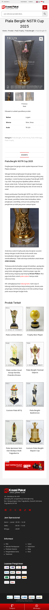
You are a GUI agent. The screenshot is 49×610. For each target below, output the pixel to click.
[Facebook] (5, 510)
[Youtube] (30, 510)
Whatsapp (36, 608)
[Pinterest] (20, 510)
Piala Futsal (26, 138)
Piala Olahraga (36, 138)
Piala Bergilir (29, 31)
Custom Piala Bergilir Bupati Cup (35, 449)
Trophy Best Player (35, 335)
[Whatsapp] (36, 605)
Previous (24, 104)
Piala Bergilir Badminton (35, 411)
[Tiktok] (25, 510)
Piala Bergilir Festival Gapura (35, 371)
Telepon (12, 608)
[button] (41, 39)
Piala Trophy (19, 31)
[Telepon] (12, 605)
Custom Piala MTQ (14, 410)
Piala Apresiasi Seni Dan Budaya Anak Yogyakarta (14, 450)
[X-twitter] (15, 510)
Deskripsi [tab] (24, 155)
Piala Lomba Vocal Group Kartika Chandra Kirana (14, 372)
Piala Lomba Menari (14, 335)
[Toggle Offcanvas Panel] (44, 7)
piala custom (24, 276)
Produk (10, 31)
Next (24, 106)
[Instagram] (10, 510)
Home (4, 31)
